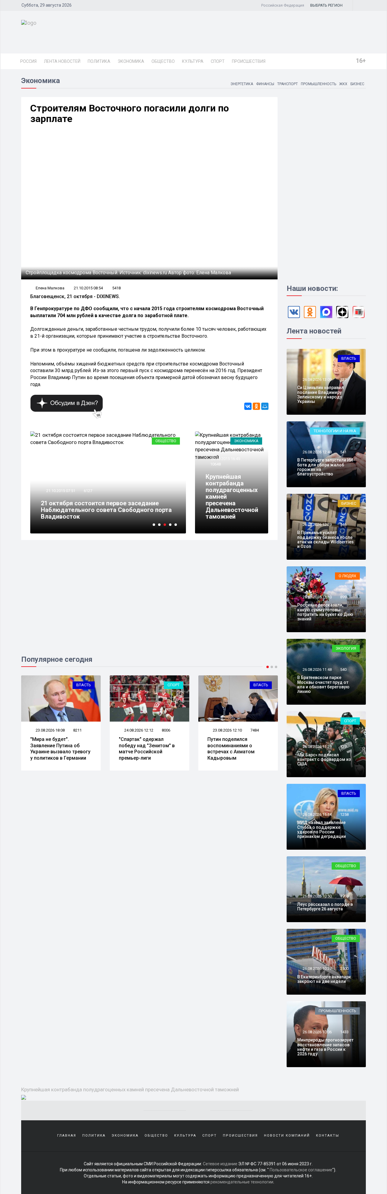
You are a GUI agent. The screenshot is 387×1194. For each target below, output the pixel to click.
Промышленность (318, 84)
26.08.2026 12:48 (317, 452)
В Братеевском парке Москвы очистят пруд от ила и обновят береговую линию (323, 684)
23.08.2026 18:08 (50, 730)
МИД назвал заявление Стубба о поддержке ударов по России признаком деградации (321, 829)
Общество (163, 61)
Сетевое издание (220, 1163)
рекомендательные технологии (241, 1182)
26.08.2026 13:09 (317, 379)
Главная (66, 1136)
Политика (99, 61)
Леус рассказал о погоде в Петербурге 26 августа (325, 906)
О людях (347, 576)
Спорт (218, 61)
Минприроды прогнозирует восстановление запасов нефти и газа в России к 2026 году (325, 1047)
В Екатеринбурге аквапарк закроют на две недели (324, 979)
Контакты (327, 1136)
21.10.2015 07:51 (60, 490)
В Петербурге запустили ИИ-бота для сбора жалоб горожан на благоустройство (326, 467)
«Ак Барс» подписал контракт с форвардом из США (324, 759)
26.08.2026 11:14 (317, 814)
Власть (83, 685)
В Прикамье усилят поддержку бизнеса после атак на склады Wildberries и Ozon (325, 539)
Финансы (265, 84)
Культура (192, 61)
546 (343, 524)
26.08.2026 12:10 (317, 597)
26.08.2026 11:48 (317, 669)
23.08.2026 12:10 (227, 730)
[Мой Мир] (264, 406)
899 (343, 597)
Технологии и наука (335, 431)
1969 (344, 896)
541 (343, 452)
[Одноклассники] (256, 406)
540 (343, 669)
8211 (77, 730)
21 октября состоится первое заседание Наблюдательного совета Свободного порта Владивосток (106, 510)
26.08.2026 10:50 (317, 896)
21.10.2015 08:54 (88, 288)
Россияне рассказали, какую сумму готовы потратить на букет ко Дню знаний (325, 612)
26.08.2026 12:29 (317, 524)
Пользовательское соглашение (301, 1169)
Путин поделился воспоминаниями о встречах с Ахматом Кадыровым (231, 748)
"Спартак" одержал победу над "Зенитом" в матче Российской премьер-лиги (147, 748)
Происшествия (248, 61)
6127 (88, 490)
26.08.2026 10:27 (317, 968)
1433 (344, 1032)
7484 (254, 730)
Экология (346, 648)
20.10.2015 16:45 (225, 458)
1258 (344, 814)
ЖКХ (343, 84)
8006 (166, 730)
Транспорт (287, 84)
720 (343, 746)
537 (343, 379)
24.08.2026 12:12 (138, 730)
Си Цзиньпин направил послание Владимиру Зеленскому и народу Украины (320, 394)
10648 (215, 464)
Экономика (131, 61)
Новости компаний (287, 1136)
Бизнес (357, 84)
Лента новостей (62, 61)
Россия (28, 61)
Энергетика (241, 84)
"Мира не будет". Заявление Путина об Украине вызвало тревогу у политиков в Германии (60, 748)
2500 (344, 968)
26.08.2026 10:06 (317, 1032)
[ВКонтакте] (248, 406)
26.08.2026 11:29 (317, 746)
